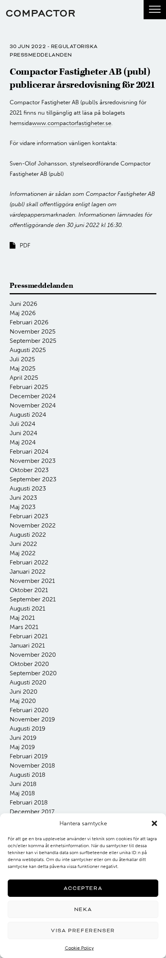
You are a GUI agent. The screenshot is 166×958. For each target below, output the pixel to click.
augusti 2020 (28, 682)
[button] (154, 823)
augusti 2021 (27, 608)
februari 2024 (29, 451)
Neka (83, 909)
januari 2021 (27, 645)
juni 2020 (23, 691)
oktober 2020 (29, 664)
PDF (25, 245)
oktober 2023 (29, 470)
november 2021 (32, 580)
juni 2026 (23, 303)
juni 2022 (23, 543)
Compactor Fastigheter (40, 13)
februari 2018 (29, 802)
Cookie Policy (79, 948)
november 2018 (32, 765)
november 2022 (33, 525)
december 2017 (32, 811)
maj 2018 (22, 793)
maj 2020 (23, 700)
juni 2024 (23, 433)
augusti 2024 (28, 414)
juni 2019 (23, 737)
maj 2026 (23, 313)
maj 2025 (23, 368)
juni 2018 (23, 784)
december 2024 (33, 396)
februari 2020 (29, 710)
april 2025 (24, 377)
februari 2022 (29, 562)
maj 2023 (23, 507)
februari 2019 (29, 756)
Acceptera (83, 888)
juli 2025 (22, 359)
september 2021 (33, 599)
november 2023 (33, 460)
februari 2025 (29, 387)
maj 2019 (22, 747)
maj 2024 (23, 442)
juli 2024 (23, 423)
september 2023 (33, 479)
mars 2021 (24, 627)
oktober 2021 (29, 590)
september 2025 (33, 340)
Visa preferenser (83, 930)
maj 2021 (22, 617)
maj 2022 (23, 553)
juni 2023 (23, 497)
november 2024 (33, 405)
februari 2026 (29, 322)
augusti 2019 (28, 728)
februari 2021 (28, 636)
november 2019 (32, 719)
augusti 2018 (28, 774)
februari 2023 (29, 516)
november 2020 (33, 654)
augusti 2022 (28, 534)
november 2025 (33, 331)
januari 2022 (28, 571)
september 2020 (33, 673)
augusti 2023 (28, 488)
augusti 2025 (28, 350)
